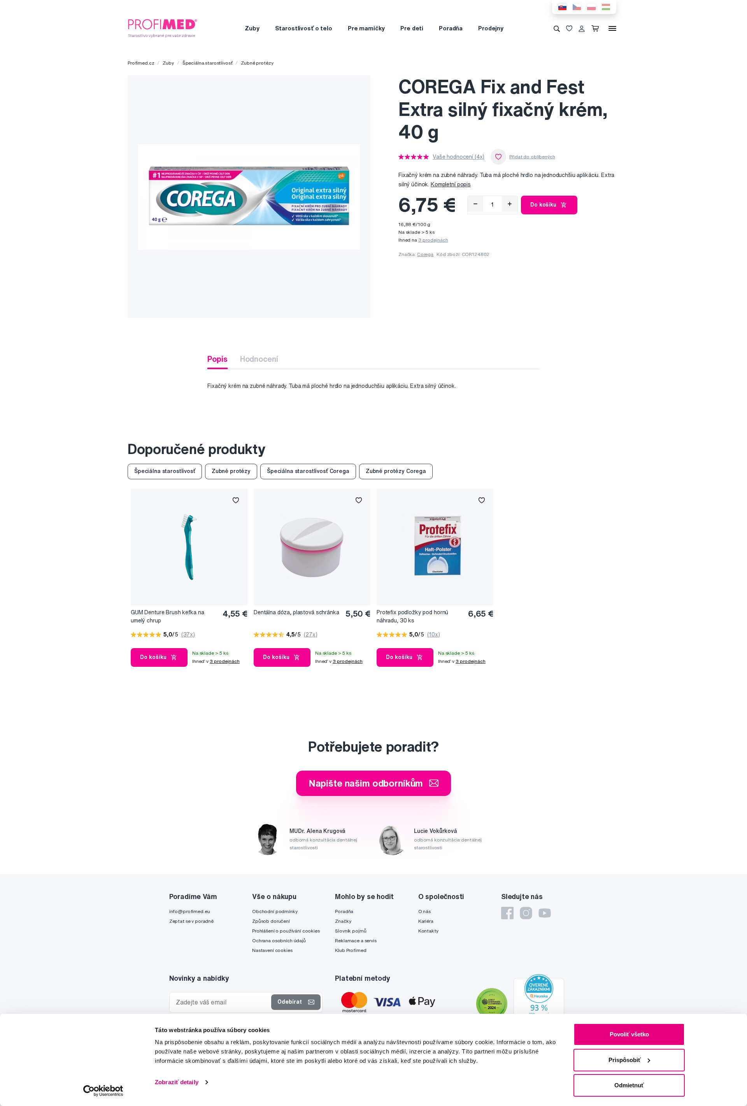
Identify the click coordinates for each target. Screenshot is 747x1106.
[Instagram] (526, 913)
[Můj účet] (581, 28)
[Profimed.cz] (163, 28)
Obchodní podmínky (275, 911)
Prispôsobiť (624, 1060)
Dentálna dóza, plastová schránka (296, 612)
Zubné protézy (257, 62)
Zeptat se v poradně (191, 921)
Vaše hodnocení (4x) (458, 157)
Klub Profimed (350, 950)
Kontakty (428, 930)
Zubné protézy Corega (396, 471)
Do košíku (543, 204)
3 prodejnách (433, 239)
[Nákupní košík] (596, 28)
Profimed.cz (141, 62)
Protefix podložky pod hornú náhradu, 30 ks (412, 616)
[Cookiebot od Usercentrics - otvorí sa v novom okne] (103, 1091)
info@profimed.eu (189, 911)
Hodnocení (259, 359)
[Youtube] (544, 913)
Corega (425, 254)
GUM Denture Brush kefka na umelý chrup (167, 616)
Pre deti (411, 28)
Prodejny (490, 28)
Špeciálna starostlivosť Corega (308, 471)
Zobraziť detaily (176, 1082)
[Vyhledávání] (556, 28)
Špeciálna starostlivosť (207, 62)
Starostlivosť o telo (303, 28)
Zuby (252, 28)
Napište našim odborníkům (366, 783)
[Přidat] (509, 204)
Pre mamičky (366, 28)
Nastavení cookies (272, 950)
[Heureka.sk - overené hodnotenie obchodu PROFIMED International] (539, 1005)
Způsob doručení (271, 921)
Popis (217, 359)
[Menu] (612, 28)
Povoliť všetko (629, 1034)
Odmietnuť (629, 1085)
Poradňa (451, 28)
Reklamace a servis (355, 940)
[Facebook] (507, 913)
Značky (343, 921)
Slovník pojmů (350, 930)
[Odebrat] (475, 204)
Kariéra (425, 921)
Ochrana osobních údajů (279, 940)
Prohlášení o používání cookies (286, 930)
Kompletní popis (451, 184)
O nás (424, 911)
